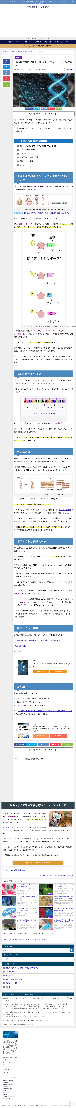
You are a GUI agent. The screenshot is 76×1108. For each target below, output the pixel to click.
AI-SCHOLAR (6, 1098)
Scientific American (8, 1080)
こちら (67, 1012)
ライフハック (58, 41)
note (63, 830)
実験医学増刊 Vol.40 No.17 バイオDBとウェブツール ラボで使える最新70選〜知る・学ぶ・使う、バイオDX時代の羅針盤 (52, 729)
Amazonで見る (41, 671)
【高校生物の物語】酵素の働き (15, 870)
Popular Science (7, 1084)
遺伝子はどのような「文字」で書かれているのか (37, 146)
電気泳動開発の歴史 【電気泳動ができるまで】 (55, 875)
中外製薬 (17, 651)
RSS (4, 1064)
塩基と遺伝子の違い (26, 149)
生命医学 (34, 45)
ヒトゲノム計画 (65, 510)
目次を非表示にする (40, 141)
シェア (6, 62)
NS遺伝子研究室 (20, 646)
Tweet (6, 68)
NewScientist (6, 1082)
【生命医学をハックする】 (10, 1041)
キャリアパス (37, 41)
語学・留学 (48, 41)
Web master (70, 69)
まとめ (21, 165)
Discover (5, 1086)
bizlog (4, 1090)
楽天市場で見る (58, 671)
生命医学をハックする (10, 827)
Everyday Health (7, 1088)
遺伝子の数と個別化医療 (28, 157)
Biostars (5, 1094)
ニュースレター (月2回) (9, 1062)
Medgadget (6, 1092)
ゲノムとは (23, 153)
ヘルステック (26, 41)
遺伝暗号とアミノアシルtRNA (43, 413)
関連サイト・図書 (25, 161)
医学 (17, 41)
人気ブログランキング (37, 939)
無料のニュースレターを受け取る (38, 862)
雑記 (67, 41)
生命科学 (10, 41)
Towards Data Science (9, 1096)
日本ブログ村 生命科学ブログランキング (16, 939)
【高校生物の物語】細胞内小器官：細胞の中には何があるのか (46, 213)
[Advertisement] (38, 24)
